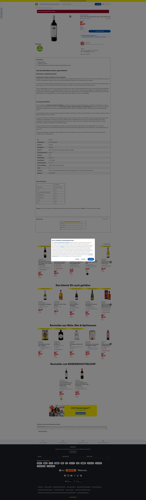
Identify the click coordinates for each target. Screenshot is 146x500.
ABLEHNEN (77, 259)
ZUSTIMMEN (91, 259)
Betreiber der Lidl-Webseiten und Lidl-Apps (62, 242)
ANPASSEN (83, 259)
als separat (62, 246)
